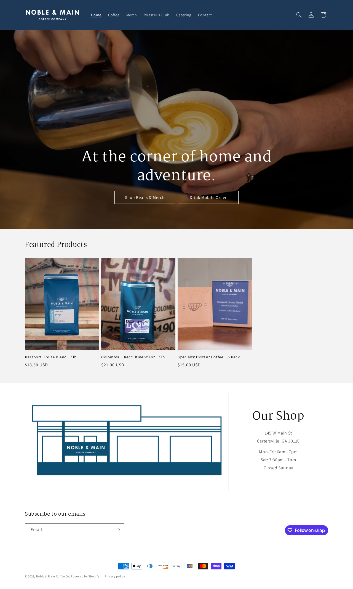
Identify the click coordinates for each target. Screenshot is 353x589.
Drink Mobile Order (208, 197)
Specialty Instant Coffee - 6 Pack (209, 357)
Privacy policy (115, 576)
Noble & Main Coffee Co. (53, 576)
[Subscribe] (118, 529)
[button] (299, 15)
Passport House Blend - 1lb (51, 357)
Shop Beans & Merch (145, 197)
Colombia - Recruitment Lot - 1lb (133, 357)
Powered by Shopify (85, 576)
